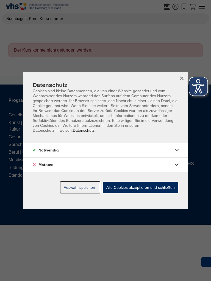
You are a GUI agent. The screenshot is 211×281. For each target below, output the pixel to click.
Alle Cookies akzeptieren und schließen (140, 187)
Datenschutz (84, 130)
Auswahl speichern (80, 187)
